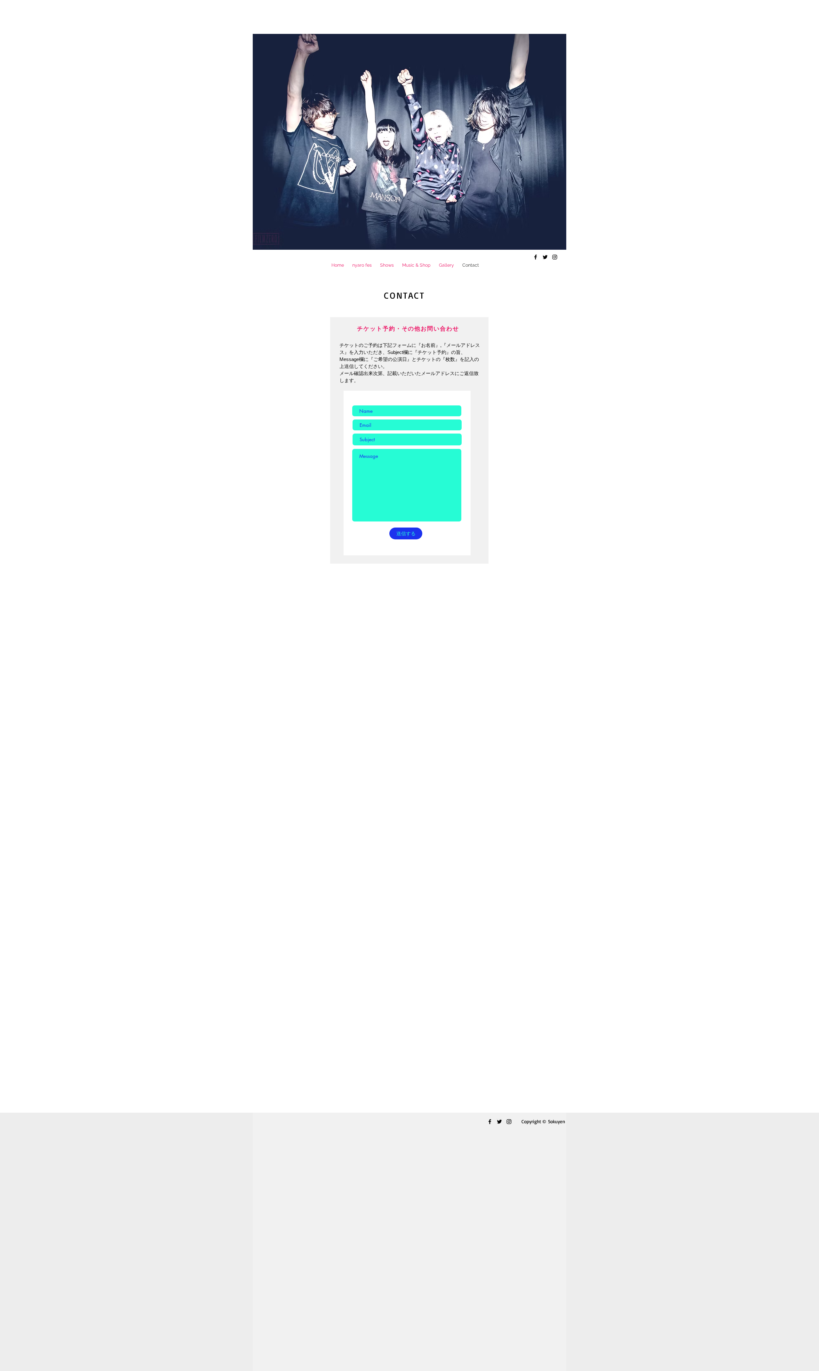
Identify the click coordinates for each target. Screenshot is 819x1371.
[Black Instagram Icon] (555, 257)
